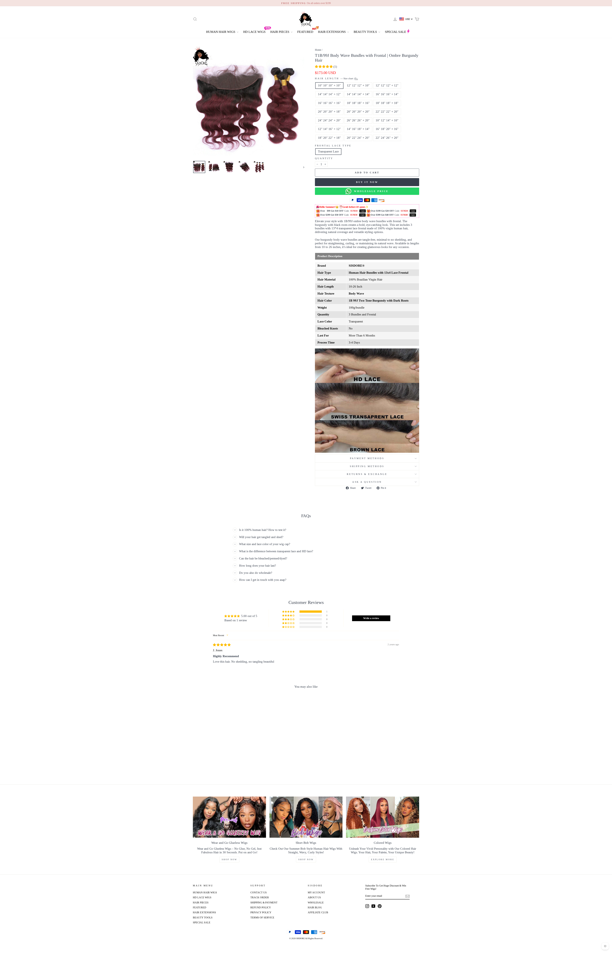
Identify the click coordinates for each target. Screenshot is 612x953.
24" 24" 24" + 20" (329, 120)
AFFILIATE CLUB (318, 912)
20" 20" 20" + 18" (329, 111)
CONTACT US (258, 892)
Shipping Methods (367, 466)
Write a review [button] (371, 618)
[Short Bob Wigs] (306, 817)
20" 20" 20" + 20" (358, 111)
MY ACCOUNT (316, 892)
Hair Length (334, 78)
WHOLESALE (316, 902)
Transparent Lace (328, 151)
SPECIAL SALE (395, 31)
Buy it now (367, 182)
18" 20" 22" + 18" (329, 137)
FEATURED (305, 31)
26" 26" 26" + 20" (358, 120)
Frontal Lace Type (333, 145)
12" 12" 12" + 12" (387, 85)
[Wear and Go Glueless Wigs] (229, 817)
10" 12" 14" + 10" (387, 120)
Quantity (324, 158)
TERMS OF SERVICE (262, 917)
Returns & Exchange (367, 474)
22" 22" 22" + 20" (387, 111)
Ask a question (367, 481)
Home (318, 49)
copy (363, 211)
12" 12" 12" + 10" (358, 85)
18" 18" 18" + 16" (358, 103)
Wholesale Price (370, 191)
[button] (324, 66)
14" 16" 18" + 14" (358, 129)
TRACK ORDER (259, 897)
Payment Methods (367, 458)
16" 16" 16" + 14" (387, 94)
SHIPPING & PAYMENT (263, 902)
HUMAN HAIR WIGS (221, 31)
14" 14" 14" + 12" (329, 94)
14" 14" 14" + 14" (358, 94)
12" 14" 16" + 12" (329, 129)
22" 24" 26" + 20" (387, 137)
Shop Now (229, 859)
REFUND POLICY (260, 907)
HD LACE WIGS (254, 31)
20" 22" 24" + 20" (358, 137)
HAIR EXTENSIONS (332, 31)
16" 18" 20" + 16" (387, 129)
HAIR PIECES (280, 31)
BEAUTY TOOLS (366, 31)
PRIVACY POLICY (260, 912)
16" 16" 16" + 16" (329, 103)
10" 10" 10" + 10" (329, 85)
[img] (222, 644)
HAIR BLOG (315, 907)
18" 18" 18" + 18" (387, 103)
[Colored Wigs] (382, 817)
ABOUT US (314, 897)
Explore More (382, 859)
